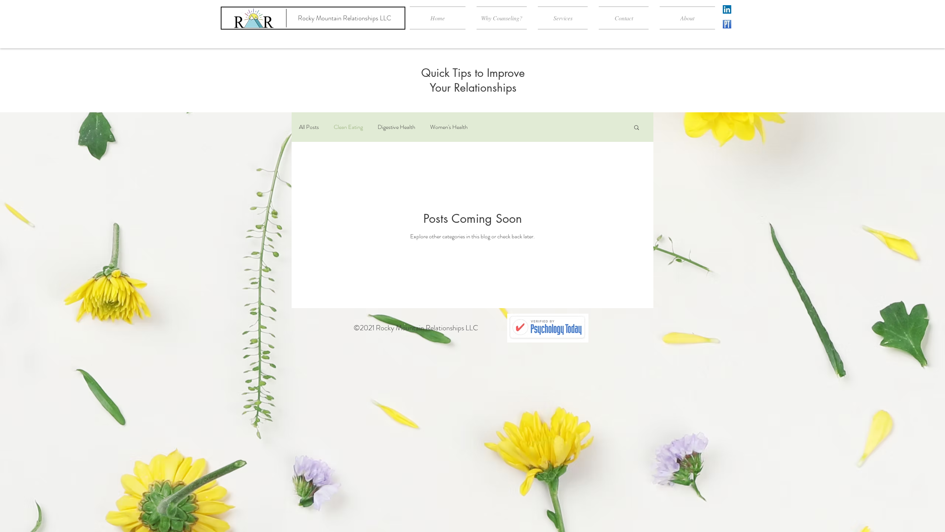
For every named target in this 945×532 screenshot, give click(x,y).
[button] (636, 128)
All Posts (309, 127)
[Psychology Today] (727, 24)
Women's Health (449, 127)
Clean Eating (348, 127)
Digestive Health (396, 127)
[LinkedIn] (727, 9)
